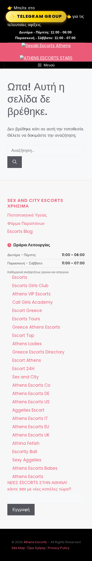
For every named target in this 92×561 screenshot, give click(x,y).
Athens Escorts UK (31, 435)
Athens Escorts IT (30, 418)
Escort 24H (23, 369)
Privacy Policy (58, 548)
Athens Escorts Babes (34, 468)
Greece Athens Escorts (36, 327)
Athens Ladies (27, 344)
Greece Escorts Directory (38, 352)
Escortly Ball (24, 452)
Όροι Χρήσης (36, 548)
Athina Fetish (25, 443)
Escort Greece (27, 310)
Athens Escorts (27, 476)
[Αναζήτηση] (14, 162)
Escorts (19, 277)
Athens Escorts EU (30, 427)
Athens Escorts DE (30, 393)
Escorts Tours (26, 319)
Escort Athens (26, 360)
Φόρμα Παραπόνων (26, 223)
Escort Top (23, 335)
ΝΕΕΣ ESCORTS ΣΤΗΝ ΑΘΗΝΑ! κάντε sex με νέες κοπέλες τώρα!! (39, 486)
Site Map (18, 548)
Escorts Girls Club (30, 286)
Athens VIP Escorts (31, 294)
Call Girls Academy (32, 302)
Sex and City (25, 377)
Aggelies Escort (28, 410)
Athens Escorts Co (31, 385)
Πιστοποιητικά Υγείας (27, 215)
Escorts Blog (20, 231)
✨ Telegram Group (36, 16)
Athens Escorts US (31, 402)
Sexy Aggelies (26, 460)
